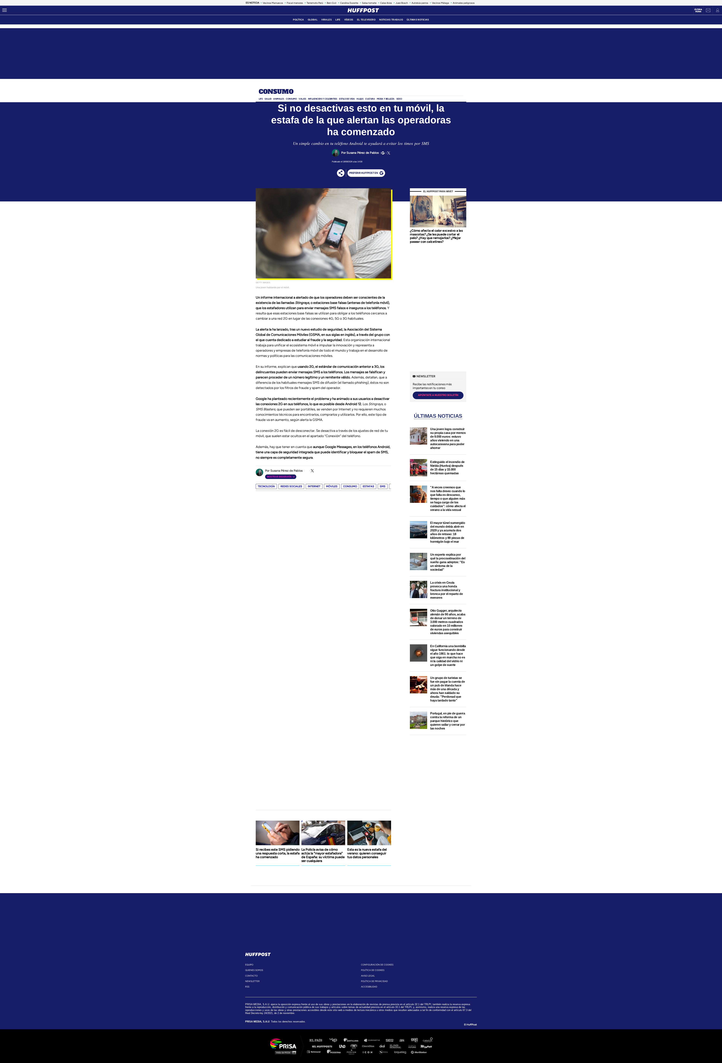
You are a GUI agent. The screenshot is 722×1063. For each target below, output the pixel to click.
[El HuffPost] (363, 10)
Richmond (315, 1051)
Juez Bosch (402, 3)
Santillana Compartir (373, 1040)
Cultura (370, 99)
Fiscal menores (295, 3)
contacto (251, 975)
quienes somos (254, 970)
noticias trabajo (391, 19)
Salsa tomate (369, 3)
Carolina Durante (349, 3)
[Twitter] (388, 152)
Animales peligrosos (464, 3)
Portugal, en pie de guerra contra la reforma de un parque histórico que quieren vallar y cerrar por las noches (447, 721)
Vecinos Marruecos (273, 3)
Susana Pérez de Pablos (363, 152)
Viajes (302, 99)
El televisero (366, 19)
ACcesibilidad (369, 986)
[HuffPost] (258, 953)
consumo (350, 486)
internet (314, 486)
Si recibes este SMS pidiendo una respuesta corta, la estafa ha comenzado (278, 853)
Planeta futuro (411, 1046)
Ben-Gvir (331, 3)
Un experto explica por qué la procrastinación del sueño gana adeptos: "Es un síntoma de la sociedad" (447, 562)
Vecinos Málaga (440, 3)
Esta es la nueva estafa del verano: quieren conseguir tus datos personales (367, 853)
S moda (385, 1051)
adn (414, 1040)
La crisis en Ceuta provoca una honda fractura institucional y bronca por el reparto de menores (446, 590)
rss (247, 986)
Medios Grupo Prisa (284, 1052)
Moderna (334, 1051)
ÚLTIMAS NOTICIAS (418, 19)
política (298, 19)
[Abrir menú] (4, 10)
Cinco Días (369, 1046)
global (313, 19)
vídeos (348, 19)
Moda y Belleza (385, 99)
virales (326, 19)
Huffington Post (323, 1046)
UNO (344, 1046)
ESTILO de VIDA (347, 99)
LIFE (338, 19)
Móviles (331, 486)
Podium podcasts (352, 1051)
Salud (268, 99)
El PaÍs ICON (368, 1051)
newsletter (252, 981)
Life (261, 99)
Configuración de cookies (377, 964)
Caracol (428, 1040)
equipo (249, 964)
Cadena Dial (383, 1046)
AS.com (402, 1040)
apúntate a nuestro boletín (438, 395)
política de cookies (372, 970)
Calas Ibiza (386, 3)
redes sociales (291, 486)
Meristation (419, 1051)
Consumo (276, 92)
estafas (368, 486)
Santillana (353, 1040)
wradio (354, 1046)
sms (382, 486)
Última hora (698, 10)
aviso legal (368, 975)
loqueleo (401, 1051)
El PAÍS (318, 1040)
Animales (278, 99)
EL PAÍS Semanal (397, 1046)
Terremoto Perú (315, 3)
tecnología (266, 486)
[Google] (382, 152)
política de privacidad (374, 981)
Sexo (399, 99)
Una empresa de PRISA (284, 1043)
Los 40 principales (336, 1040)
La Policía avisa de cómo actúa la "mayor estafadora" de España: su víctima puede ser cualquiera (323, 855)
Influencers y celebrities (322, 99)
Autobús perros (420, 3)
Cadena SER (389, 1040)
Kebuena (424, 1046)
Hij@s (359, 99)
